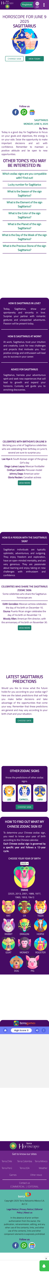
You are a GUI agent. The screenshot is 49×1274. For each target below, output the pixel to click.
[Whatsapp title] (24, 112)
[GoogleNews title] (32, 112)
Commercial (17, 1186)
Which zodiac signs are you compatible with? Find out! (24, 176)
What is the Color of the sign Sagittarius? (24, 215)
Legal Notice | (13, 1209)
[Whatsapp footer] (24, 1245)
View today (34, 58)
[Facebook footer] (15, 1245)
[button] (37, 5)
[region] (24, 83)
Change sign (14, 58)
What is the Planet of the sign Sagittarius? (24, 226)
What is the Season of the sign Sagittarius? (24, 193)
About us (28, 1212)
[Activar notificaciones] (32, 1265)
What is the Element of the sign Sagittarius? (24, 204)
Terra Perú (7, 1168)
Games (12, 1175)
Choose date (24, 720)
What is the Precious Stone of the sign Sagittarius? (24, 248)
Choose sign (24, 807)
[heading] (24, 482)
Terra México (41, 1161)
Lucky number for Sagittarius (24, 184)
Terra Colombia (24, 1161)
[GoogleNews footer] (32, 1245)
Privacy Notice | (27, 1209)
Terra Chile (7, 1161)
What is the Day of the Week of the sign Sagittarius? (24, 237)
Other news (36, 1175)
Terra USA (25, 1168)
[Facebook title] (15, 112)
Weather (43, 1168)
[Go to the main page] (8, 5)
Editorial (33, 1186)
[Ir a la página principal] (4, 1030)
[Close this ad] (46, 1258)
